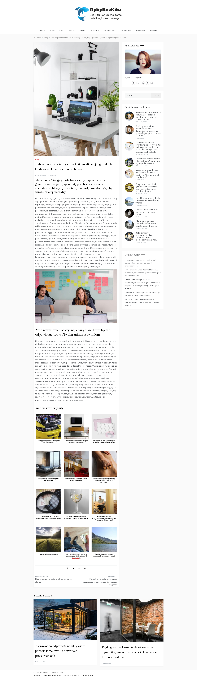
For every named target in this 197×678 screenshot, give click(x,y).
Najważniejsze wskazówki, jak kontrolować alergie (53, 580)
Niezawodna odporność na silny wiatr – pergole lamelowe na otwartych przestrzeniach (148, 116)
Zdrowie (154, 31)
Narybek (95, 31)
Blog (52, 31)
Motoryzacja (110, 31)
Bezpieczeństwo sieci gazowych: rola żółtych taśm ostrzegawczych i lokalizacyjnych (147, 188)
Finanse (71, 31)
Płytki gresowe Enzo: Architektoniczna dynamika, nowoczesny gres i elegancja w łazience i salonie (148, 131)
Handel (83, 31)
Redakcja (53, 175)
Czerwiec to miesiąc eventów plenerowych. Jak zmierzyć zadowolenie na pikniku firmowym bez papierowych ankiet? (148, 147)
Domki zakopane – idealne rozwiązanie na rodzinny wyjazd (148, 200)
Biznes (42, 31)
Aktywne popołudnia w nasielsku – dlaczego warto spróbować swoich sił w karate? (147, 174)
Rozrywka (126, 31)
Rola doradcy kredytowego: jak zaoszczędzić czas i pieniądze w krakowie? (146, 236)
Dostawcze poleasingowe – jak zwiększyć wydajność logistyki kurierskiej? (148, 161)
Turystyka (140, 31)
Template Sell (88, 675)
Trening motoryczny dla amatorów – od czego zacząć (147, 212)
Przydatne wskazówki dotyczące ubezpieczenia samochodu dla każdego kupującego (100, 582)
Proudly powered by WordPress (48, 675)
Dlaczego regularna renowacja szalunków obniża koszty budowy (146, 223)
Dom (61, 31)
